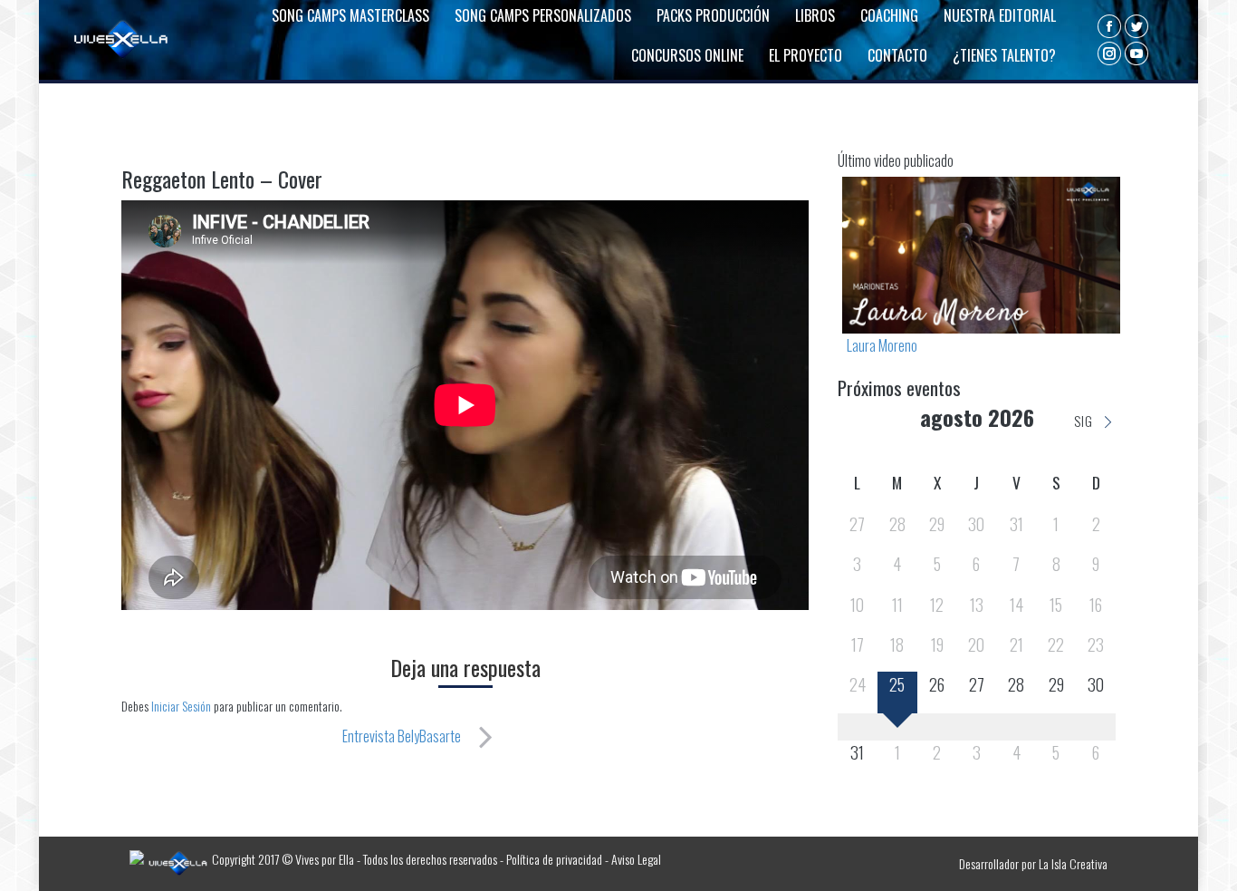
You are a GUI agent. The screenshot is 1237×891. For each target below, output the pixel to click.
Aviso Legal (636, 858)
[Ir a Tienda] (1208, 862)
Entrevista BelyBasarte (401, 736)
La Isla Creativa (1073, 863)
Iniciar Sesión (182, 705)
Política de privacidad (554, 858)
